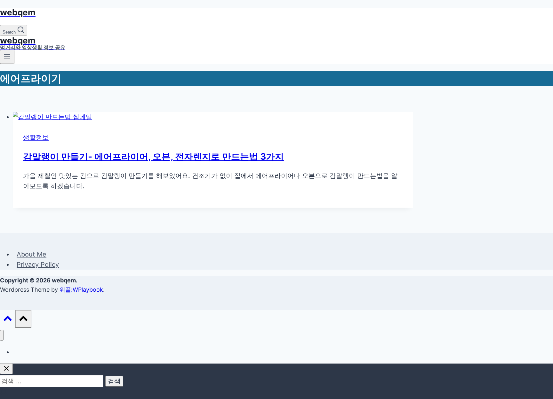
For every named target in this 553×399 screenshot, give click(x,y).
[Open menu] (7, 57)
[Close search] (6, 369)
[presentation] (213, 117)
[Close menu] (2, 335)
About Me (31, 254)
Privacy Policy (38, 264)
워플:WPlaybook (81, 289)
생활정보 (36, 137)
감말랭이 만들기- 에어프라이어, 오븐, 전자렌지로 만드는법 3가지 (153, 156)
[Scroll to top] (7, 319)
